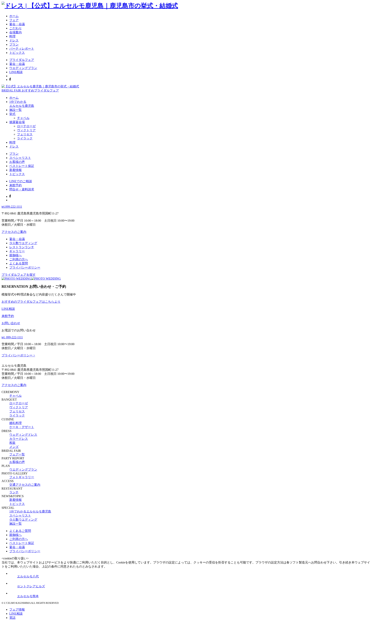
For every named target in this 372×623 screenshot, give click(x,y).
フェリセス (25, 134)
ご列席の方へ (18, 259)
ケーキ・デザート (21, 427)
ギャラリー (17, 251)
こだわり (15, 28)
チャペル (23, 118)
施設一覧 (15, 109)
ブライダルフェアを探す (19, 274)
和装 (12, 442)
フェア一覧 (17, 454)
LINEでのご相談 (20, 181)
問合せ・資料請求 (21, 189)
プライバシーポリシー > (18, 355)
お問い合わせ (11, 323)
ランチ (14, 492)
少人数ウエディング (23, 243)
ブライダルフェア (21, 59)
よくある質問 (18, 263)
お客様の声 (17, 161)
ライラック (25, 138)
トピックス (17, 52)
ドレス (14, 40)
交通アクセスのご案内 (24, 484)
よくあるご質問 (20, 530)
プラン (14, 44)
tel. (12, 206)
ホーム (14, 16)
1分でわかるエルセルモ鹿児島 (30, 511)
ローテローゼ (26, 126)
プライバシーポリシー (24, 267)
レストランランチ (21, 247)
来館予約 (15, 185)
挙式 (12, 114)
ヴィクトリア (26, 130)
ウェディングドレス (23, 434)
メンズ (14, 446)
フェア (14, 20)
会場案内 (15, 32)
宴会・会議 (17, 24)
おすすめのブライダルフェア (31, 301)
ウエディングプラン (23, 68)
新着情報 (15, 170)
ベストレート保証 (21, 166)
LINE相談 (16, 72)
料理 (12, 36)
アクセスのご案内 (14, 231)
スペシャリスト (20, 157)
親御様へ (15, 255)
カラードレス (18, 438)
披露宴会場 (17, 122)
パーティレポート (21, 48)
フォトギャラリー (21, 477)
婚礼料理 (15, 423)
